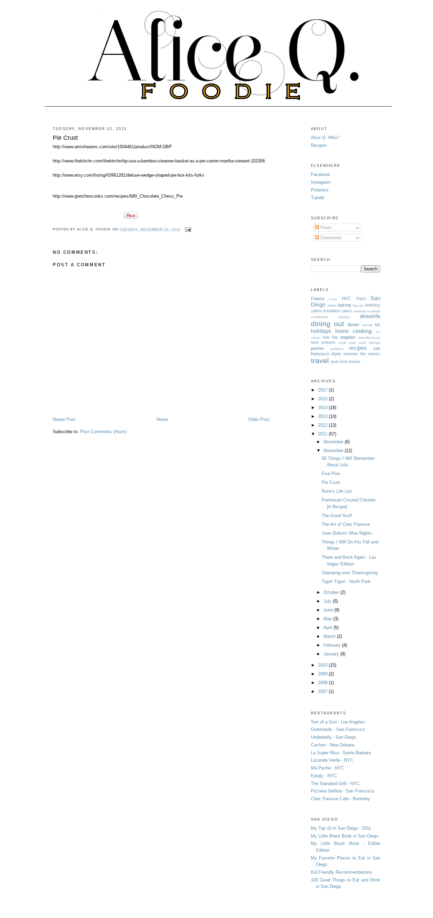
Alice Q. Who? (325, 137)
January (331, 653)
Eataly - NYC (324, 775)
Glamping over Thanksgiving (350, 572)
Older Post (258, 419)
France (317, 298)
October (331, 592)
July (328, 601)
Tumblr (317, 197)
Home (162, 419)
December (334, 441)
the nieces (370, 354)
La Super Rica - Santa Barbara (341, 752)
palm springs (369, 342)
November (334, 450)
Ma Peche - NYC (327, 767)
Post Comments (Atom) (103, 431)
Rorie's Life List (337, 491)
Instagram (321, 182)
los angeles (344, 337)
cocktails (373, 311)
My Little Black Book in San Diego (344, 835)
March (330, 636)
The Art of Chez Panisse (346, 524)
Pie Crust (65, 137)
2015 (323, 398)
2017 (323, 390)
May (328, 618)
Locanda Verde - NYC (332, 760)
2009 (323, 673)
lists (326, 337)
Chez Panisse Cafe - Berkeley (340, 798)
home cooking (353, 331)
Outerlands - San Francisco (338, 729)
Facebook (320, 174)
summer (350, 354)
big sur (358, 305)
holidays (321, 331)
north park (347, 342)
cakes (346, 311)
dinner (353, 324)
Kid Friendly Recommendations (341, 872)
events (367, 325)
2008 (323, 682)
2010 (323, 665)
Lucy (333, 299)
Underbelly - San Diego (333, 737)
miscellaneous (369, 337)
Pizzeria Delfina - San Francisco (342, 790)
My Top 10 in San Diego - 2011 (341, 828)
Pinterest (319, 190)
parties (317, 348)
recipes (358, 348)
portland (337, 349)
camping (359, 311)
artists (332, 305)
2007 (323, 691)
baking (344, 305)
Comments (330, 237)
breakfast (331, 311)
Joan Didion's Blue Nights (347, 533)
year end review (345, 361)
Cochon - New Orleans (333, 744)
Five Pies (331, 473)
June (328, 609)
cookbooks (319, 317)
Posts (325, 227)
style (336, 353)
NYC (346, 298)
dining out (327, 324)
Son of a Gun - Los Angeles (338, 721)
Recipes (319, 145)
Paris (361, 298)
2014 (323, 407)
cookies (344, 317)
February (332, 645)
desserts (370, 316)
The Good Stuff (337, 515)
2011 (323, 433)
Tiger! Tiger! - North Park (346, 581)
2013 (323, 416)
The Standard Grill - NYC (335, 783)
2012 (323, 425)
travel (320, 360)
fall (377, 324)
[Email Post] (187, 229)
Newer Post (64, 419)
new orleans (323, 342)
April (328, 627)
